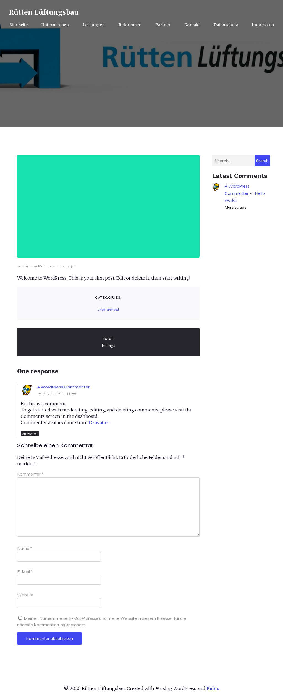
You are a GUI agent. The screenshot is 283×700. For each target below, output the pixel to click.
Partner (163, 24)
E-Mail (25, 571)
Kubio (212, 688)
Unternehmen (55, 24)
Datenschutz (226, 24)
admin (22, 266)
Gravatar (98, 422)
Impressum (263, 24)
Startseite (18, 24)
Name (24, 548)
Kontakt (192, 24)
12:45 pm (69, 266)
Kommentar (30, 474)
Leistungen (94, 24)
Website (25, 594)
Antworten (30, 434)
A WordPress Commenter (63, 387)
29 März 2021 (44, 266)
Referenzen (130, 24)
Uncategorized (108, 309)
